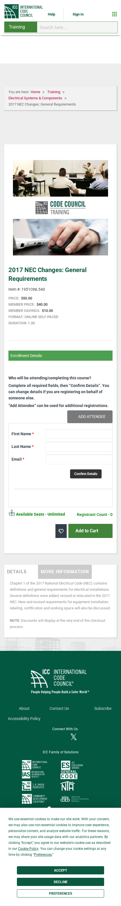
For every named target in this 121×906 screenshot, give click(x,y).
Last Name (22, 446)
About (24, 708)
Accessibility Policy (24, 718)
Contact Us (59, 708)
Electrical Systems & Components (35, 98)
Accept (60, 870)
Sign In (78, 14)
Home (36, 92)
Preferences (60, 894)
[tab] (21, 572)
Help (52, 14)
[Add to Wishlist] (61, 531)
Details (17, 571)
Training (54, 92)
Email (18, 459)
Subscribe (102, 708)
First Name (23, 434)
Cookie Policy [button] (28, 849)
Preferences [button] (43, 855)
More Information (65, 571)
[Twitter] (73, 737)
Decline (61, 882)
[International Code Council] (24, 11)
